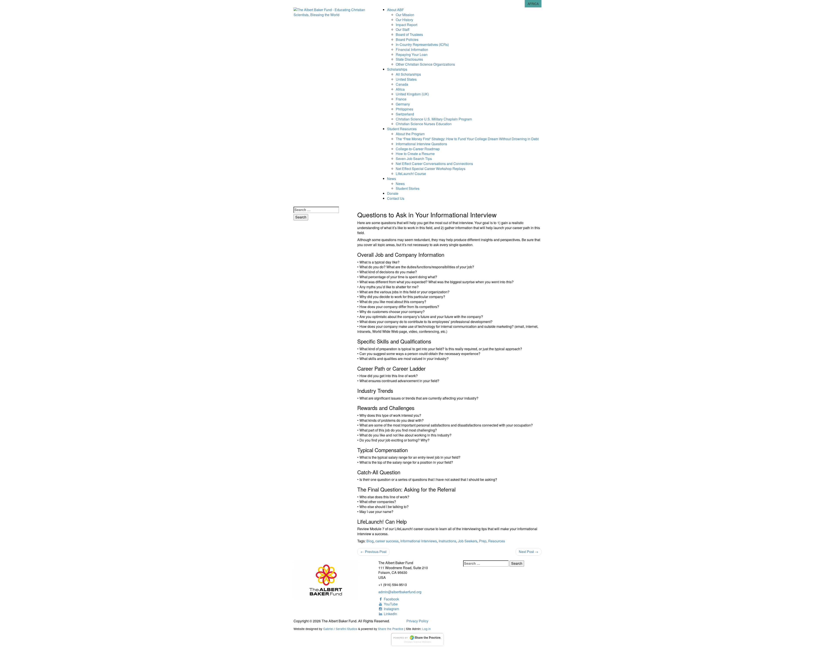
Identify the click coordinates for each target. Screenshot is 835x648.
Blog (370, 540)
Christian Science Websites (417, 642)
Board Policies (407, 39)
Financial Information (412, 49)
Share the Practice (390, 628)
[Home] (333, 11)
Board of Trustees (409, 34)
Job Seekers (467, 540)
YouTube (390, 603)
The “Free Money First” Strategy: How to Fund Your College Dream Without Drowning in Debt (467, 138)
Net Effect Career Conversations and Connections (434, 163)
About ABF (395, 9)
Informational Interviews (418, 540)
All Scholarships (408, 74)
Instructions (447, 540)
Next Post (528, 551)
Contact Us (395, 198)
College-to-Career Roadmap (418, 148)
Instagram (391, 608)
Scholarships (397, 69)
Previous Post (373, 551)
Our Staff (402, 29)
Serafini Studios (346, 628)
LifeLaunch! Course (411, 173)
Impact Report (406, 24)
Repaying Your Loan (412, 54)
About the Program (410, 133)
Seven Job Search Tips (414, 158)
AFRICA (533, 4)
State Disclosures (409, 59)
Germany (403, 104)
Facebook (391, 598)
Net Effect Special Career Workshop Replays (430, 168)
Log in (426, 628)
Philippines (404, 109)
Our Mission (405, 14)
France (401, 99)
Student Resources (402, 128)
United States (406, 79)
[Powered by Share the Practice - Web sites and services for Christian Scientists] (417, 638)
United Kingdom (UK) (412, 94)
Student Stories (407, 188)
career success (387, 540)
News (391, 178)
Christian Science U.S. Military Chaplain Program (434, 119)
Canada (402, 84)
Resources (496, 540)
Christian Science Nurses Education (424, 123)
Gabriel (328, 628)
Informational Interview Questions (421, 143)
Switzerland (405, 114)
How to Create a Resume (415, 153)
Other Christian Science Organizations (425, 64)
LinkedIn (390, 613)
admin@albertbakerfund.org (399, 591)
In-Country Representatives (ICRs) (422, 44)
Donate (392, 193)
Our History (404, 19)
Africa (400, 89)
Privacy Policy (417, 620)
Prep (482, 540)
